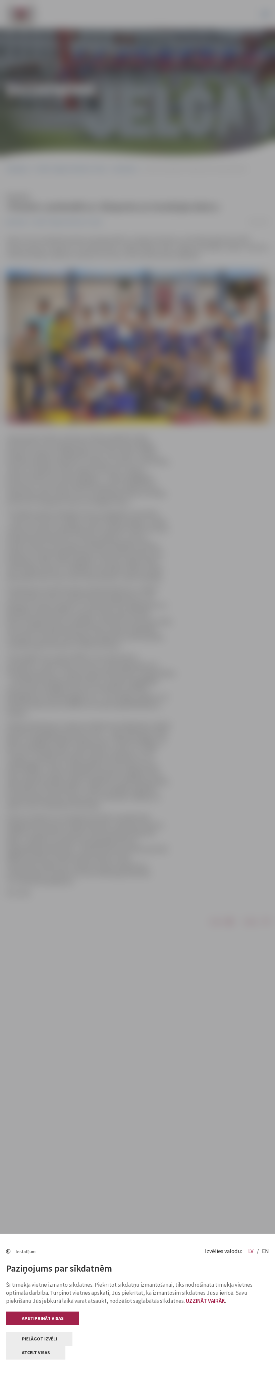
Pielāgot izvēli (39, 1339)
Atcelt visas (36, 1352)
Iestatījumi (26, 1251)
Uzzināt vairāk (205, 1301)
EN (265, 1251)
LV (251, 1251)
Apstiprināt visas (43, 1318)
